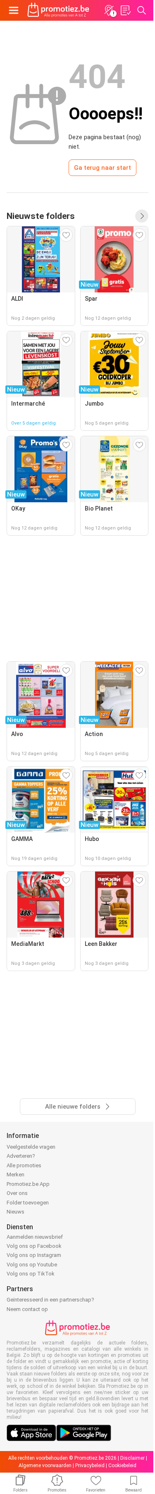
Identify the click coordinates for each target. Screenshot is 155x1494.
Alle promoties (24, 1165)
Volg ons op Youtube (32, 1264)
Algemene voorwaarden (45, 1465)
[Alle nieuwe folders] (141, 216)
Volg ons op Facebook (34, 1246)
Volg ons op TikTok (31, 1274)
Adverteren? (21, 1156)
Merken (15, 1174)
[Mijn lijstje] (125, 10)
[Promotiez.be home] (58, 10)
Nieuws (15, 1212)
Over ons (17, 1193)
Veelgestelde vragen (31, 1147)
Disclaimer (132, 1458)
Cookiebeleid (122, 1465)
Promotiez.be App (28, 1184)
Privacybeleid (90, 1465)
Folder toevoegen (28, 1202)
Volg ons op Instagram (34, 1255)
